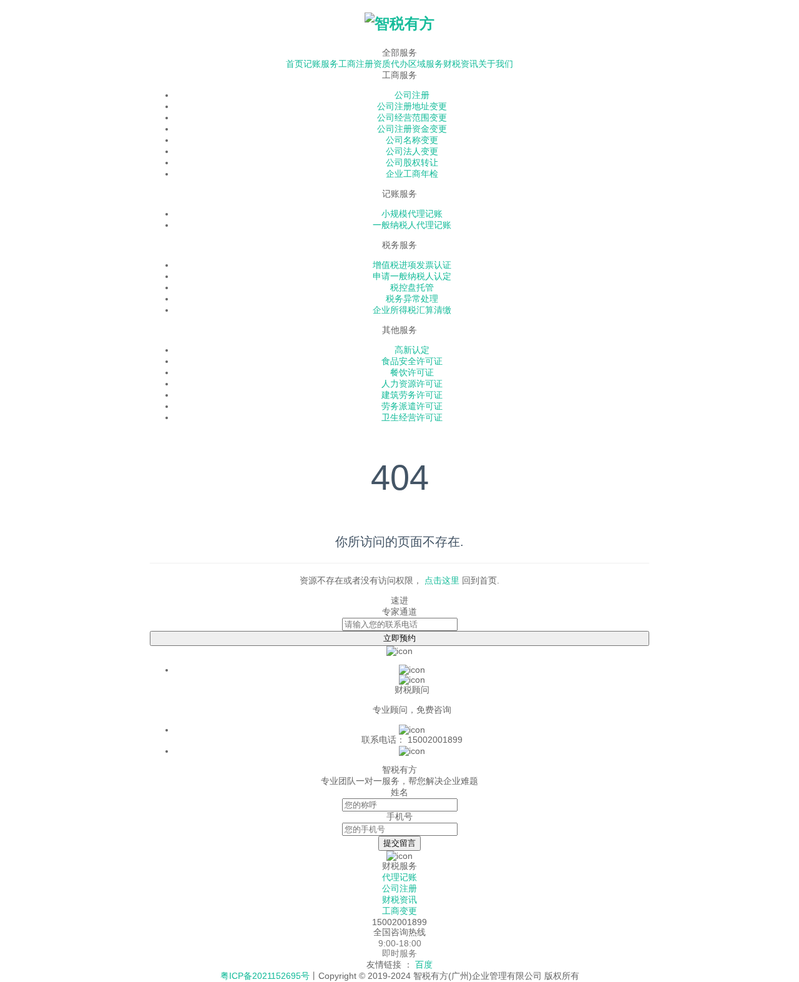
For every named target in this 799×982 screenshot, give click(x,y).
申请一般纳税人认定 (412, 276)
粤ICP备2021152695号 (265, 976)
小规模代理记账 (412, 214)
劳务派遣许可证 (412, 406)
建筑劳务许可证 (412, 395)
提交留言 (399, 843)
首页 (294, 64)
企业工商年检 (412, 174)
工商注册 (355, 64)
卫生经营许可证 (412, 417)
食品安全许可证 (412, 361)
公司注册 (412, 95)
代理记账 (399, 877)
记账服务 (320, 64)
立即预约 (399, 638)
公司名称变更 (412, 140)
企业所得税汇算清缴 (412, 310)
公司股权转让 (412, 162)
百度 (424, 965)
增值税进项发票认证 (412, 265)
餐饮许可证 (412, 372)
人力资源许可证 (412, 384)
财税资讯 (460, 64)
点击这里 (441, 580)
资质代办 (390, 64)
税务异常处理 (412, 299)
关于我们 (495, 64)
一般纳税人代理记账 (412, 225)
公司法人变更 (412, 151)
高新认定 (412, 350)
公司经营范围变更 (412, 117)
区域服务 (425, 64)
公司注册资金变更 (412, 129)
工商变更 (399, 911)
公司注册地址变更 (412, 106)
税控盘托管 (412, 287)
